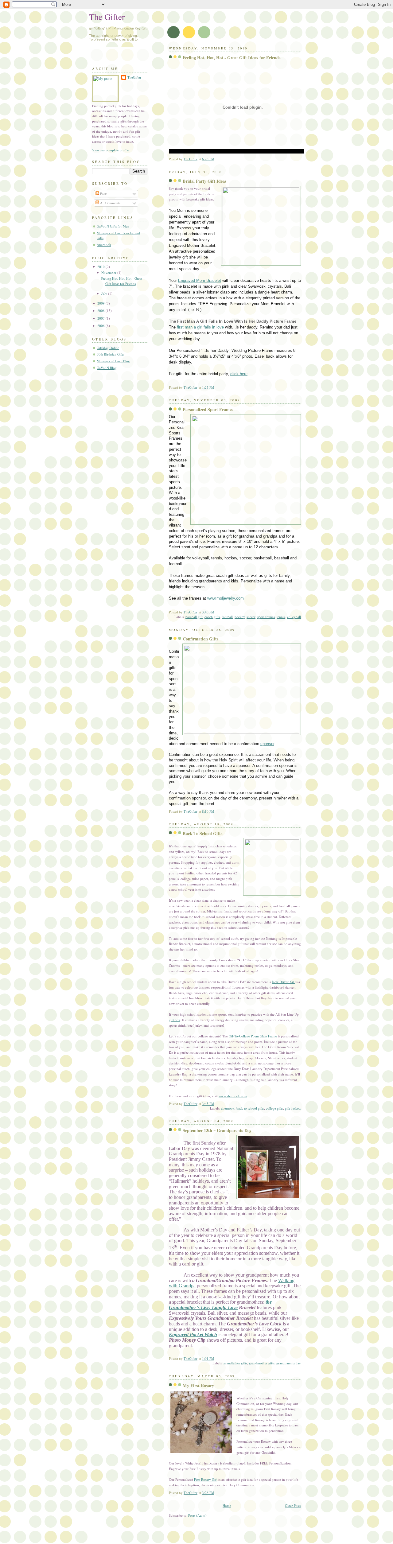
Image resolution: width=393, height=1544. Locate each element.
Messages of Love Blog (113, 361)
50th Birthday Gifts (110, 354)
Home (227, 1505)
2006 (101, 325)
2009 (101, 303)
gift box (174, 1019)
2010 (101, 266)
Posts (103, 193)
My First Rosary (198, 1385)
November (109, 272)
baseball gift (194, 616)
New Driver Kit (283, 981)
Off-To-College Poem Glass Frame (253, 1036)
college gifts (274, 1108)
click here (238, 373)
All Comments (109, 202)
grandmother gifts (261, 1363)
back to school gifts (250, 1108)
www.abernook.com (233, 1096)
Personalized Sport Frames (208, 409)
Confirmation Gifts (201, 639)
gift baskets (293, 1108)
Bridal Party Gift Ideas (205, 181)
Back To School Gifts (203, 833)
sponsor (267, 743)
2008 (101, 310)
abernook (228, 1108)
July (104, 293)
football (227, 616)
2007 (101, 318)
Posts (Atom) (197, 1515)
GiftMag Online (108, 347)
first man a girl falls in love (200, 327)
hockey (240, 616)
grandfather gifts (235, 1363)
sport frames (266, 616)
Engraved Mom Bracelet (199, 280)
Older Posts (293, 1505)
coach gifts (212, 616)
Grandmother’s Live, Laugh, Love (203, 1307)
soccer (251, 616)
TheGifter (134, 77)
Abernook (104, 244)
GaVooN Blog (107, 367)
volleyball (294, 616)
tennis (281, 616)
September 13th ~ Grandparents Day (217, 1130)
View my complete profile (110, 150)
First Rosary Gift (205, 1479)
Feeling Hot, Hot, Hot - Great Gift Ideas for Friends (232, 57)
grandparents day (288, 1363)
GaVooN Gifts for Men (113, 226)
